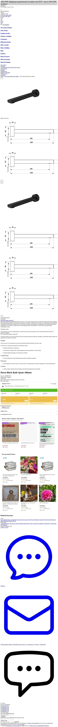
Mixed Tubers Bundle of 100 (26, 474)
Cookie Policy (47, 523)
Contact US (3, 527)
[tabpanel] (29, 353)
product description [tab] (5, 332)
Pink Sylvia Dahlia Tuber (44, 502)
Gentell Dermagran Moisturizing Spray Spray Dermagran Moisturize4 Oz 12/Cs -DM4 (47, 443)
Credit (29, 519)
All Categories (4, 524)
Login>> (6, 447)
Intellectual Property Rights (10, 521)
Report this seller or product (7, 320)
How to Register (4, 519)
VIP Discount (53, 523)
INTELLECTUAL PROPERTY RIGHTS (39, 725)
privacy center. (21, 724)
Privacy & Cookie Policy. (34, 723)
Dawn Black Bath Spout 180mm (11, 76)
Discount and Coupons (22, 519)
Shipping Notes (4, 411)
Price (16, 519)
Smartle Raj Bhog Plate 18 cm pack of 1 (27, 442)
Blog (11, 523)
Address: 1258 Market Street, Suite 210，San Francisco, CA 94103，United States (27, 644)
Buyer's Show (15, 523)
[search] (1, 10)
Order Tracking (47, 519)
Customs (41, 519)
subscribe (3, 716)
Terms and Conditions (38, 523)
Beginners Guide (22, 523)
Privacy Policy (30, 523)
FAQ (7, 527)
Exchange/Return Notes (6, 414)
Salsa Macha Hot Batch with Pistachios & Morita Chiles (28, 503)
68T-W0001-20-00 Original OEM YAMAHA (10, 442)
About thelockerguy (5, 523)
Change (54, 383)
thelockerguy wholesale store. (13, 725)
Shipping (37, 519)
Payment (33, 519)
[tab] (29, 334)
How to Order (11, 519)
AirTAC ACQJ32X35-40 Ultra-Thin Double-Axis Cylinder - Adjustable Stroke (10, 475)
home (2, 76)
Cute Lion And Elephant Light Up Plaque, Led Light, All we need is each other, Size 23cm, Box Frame (10, 503)
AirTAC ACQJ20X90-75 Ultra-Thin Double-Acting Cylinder (47, 475)
